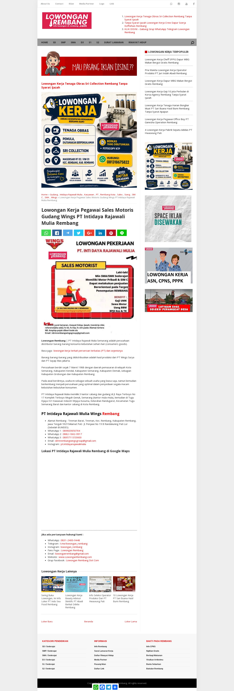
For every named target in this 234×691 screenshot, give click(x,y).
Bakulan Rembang (154, 669)
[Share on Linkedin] (100, 233)
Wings (54, 197)
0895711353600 (72, 437)
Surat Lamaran (114, 42)
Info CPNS (151, 646)
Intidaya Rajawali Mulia (71, 194)
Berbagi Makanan (154, 655)
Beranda (88, 621)
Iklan (71, 3)
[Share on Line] (122, 233)
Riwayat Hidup (137, 42)
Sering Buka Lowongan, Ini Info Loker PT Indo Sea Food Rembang (51, 600)
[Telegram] (68, 233)
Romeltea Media (46, 689)
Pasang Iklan (100, 664)
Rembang (110, 413)
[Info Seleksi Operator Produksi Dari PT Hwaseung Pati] (100, 584)
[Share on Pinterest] (111, 233)
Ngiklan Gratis (152, 651)
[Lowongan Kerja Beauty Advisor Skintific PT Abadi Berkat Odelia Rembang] (76, 584)
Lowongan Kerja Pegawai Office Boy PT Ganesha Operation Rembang (167, 121)
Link (112, 3)
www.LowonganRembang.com (75, 557)
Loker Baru (47, 621)
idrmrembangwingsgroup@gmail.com (75, 440)
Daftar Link (99, 669)
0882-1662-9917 (72, 434)
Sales (120, 194)
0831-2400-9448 (70, 540)
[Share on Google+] (89, 233)
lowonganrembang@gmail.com (72, 553)
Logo (101, 3)
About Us (45, 3)
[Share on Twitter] (78, 233)
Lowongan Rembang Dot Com (82, 560)
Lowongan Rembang (72, 550)
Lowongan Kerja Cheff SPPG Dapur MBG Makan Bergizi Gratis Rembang (167, 61)
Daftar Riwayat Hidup (103, 655)
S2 (97, 42)
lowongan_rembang (71, 546)
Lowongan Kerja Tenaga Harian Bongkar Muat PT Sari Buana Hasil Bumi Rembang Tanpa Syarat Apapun (167, 108)
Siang (127, 194)
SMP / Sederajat (49, 651)
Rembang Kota (107, 194)
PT (97, 194)
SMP (63, 42)
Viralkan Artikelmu (154, 660)
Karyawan (89, 194)
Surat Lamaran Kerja (103, 651)
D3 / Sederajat (48, 660)
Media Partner (86, 3)
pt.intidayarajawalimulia (73, 444)
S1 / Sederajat (48, 664)
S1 (90, 42)
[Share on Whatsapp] (46, 233)
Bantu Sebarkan (153, 664)
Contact (59, 3)
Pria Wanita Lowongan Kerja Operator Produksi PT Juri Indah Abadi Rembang (166, 71)
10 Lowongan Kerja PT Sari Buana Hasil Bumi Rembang (123, 598)
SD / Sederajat (48, 646)
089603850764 (71, 430)
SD (54, 42)
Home (44, 42)
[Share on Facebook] (57, 233)
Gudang (54, 194)
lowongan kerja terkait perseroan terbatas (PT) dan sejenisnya (88, 350)
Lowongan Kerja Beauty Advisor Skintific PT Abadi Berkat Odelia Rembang (74, 601)
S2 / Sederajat (48, 669)
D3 (82, 42)
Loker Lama (131, 621)
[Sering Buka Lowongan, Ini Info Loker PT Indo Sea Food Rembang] (52, 584)
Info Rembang (100, 646)
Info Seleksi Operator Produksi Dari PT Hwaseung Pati (100, 598)
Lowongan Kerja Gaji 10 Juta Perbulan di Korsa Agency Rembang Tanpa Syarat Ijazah (167, 94)
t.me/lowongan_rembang (74, 543)
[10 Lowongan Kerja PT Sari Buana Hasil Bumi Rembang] (124, 584)
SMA (73, 42)
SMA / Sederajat (49, 655)
